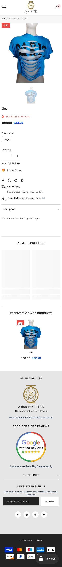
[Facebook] (3, 180)
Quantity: (6, 149)
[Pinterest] (15, 180)
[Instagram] (26, 514)
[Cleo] (31, 334)
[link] (16, 291)
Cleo (31, 352)
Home (4, 18)
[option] (31, 53)
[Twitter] (9, 180)
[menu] (4, 7)
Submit (49, 501)
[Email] (22, 180)
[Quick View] (20, 324)
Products (15, 18)
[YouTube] (44, 514)
